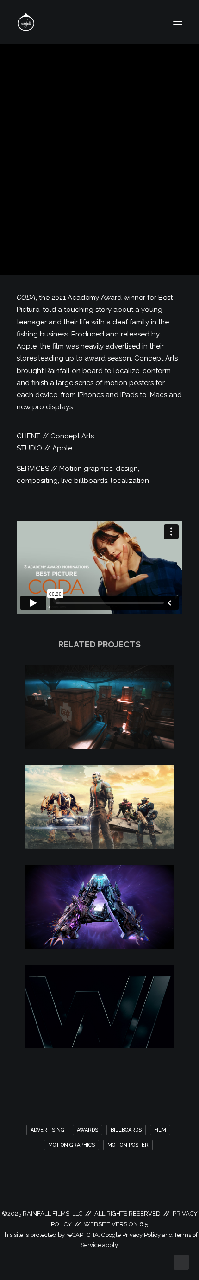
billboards (126, 1130)
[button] (177, 22)
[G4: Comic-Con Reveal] (99, 747)
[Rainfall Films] (26, 22)
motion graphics (71, 1145)
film (160, 1130)
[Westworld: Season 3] (99, 1046)
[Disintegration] (99, 847)
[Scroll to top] (181, 1262)
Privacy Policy (141, 1234)
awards (87, 1130)
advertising (47, 1130)
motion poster (128, 1145)
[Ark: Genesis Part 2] (99, 947)
